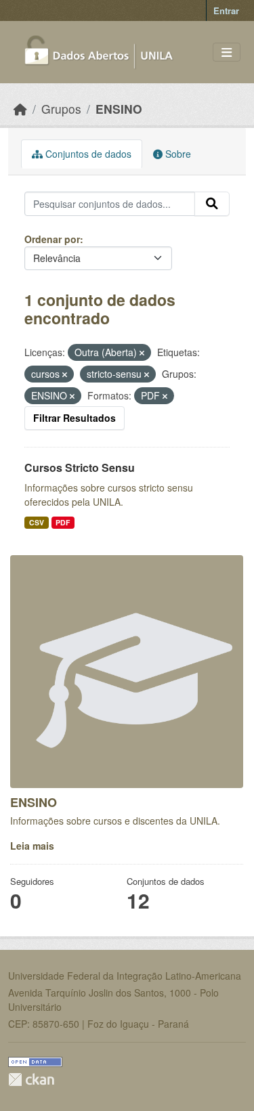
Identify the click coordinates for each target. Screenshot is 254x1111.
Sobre (177, 153)
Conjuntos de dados (87, 153)
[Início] (20, 108)
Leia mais (32, 845)
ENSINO (119, 108)
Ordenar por (52, 239)
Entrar (226, 10)
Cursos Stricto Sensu (79, 467)
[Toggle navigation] (226, 52)
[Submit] (212, 204)
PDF (63, 522)
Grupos (61, 108)
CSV (36, 522)
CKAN (31, 1079)
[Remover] (142, 352)
